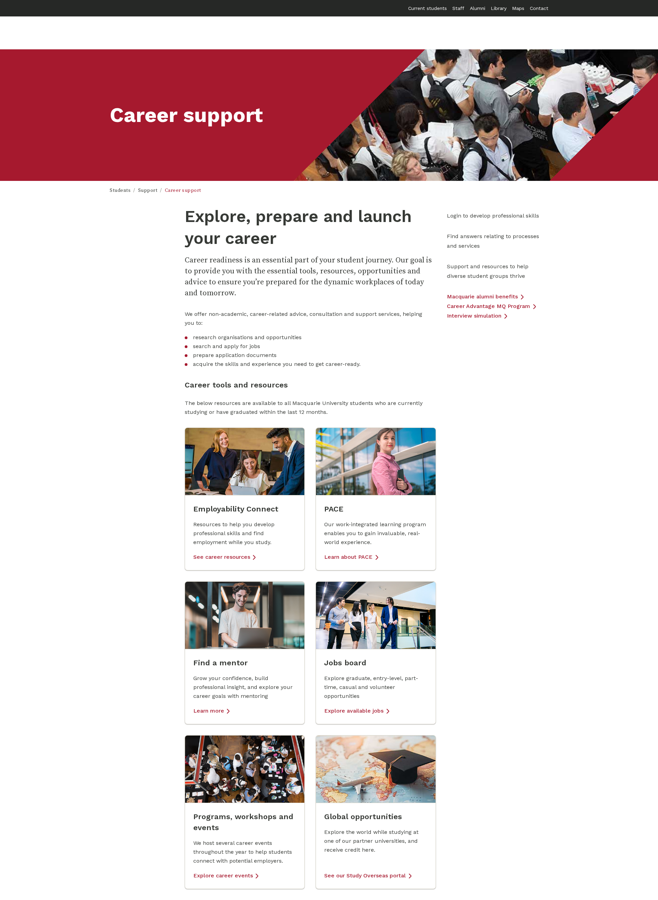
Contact (539, 8)
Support (148, 190)
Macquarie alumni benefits (482, 296)
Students (120, 190)
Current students (427, 8)
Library (499, 8)
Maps (518, 8)
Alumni (477, 8)
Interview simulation (474, 315)
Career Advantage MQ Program (488, 306)
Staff (458, 8)
